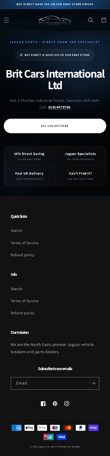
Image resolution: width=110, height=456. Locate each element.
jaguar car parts (48, 446)
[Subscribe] (93, 383)
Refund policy (22, 254)
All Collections (55, 126)
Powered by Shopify (68, 446)
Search (16, 230)
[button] (6, 20)
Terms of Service (25, 242)
